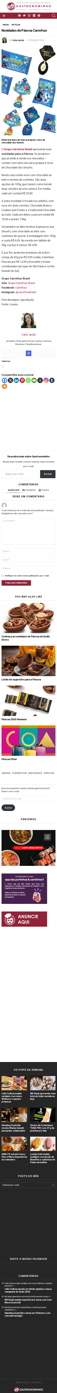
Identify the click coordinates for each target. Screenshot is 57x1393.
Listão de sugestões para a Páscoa (21, 679)
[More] (4, 386)
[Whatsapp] (28, 380)
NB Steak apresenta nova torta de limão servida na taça (42, 1096)
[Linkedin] (16, 380)
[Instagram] (28, 353)
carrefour (20, 773)
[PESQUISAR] (53, 16)
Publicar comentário (16, 583)
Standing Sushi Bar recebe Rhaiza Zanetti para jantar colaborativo (13, 1128)
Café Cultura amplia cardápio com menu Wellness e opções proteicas (12, 1097)
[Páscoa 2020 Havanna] (28, 701)
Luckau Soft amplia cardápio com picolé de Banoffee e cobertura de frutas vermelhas (42, 1158)
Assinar (48, 474)
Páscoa (49, 773)
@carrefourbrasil (26, 292)
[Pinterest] (22, 380)
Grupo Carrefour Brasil (21, 283)
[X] (10, 380)
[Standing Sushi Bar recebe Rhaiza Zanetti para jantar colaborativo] (14, 1115)
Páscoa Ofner (9, 759)
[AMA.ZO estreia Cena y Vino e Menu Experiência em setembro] (14, 1144)
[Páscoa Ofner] (28, 740)
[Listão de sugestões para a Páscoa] (28, 661)
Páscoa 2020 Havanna (14, 719)
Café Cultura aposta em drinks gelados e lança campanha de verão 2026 (28, 1290)
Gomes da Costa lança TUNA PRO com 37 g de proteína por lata (42, 1128)
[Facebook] (4, 380)
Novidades (36, 773)
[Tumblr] (52, 380)
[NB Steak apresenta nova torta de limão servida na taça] (43, 1083)
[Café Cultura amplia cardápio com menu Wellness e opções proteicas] (14, 1083)
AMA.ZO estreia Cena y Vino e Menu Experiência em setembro (14, 1157)
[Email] (34, 380)
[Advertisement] (28, 417)
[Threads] (40, 380)
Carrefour (21, 287)
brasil (7, 773)
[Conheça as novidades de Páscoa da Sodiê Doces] (28, 618)
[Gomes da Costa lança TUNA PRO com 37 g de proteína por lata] (43, 1115)
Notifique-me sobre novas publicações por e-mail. (27, 576)
